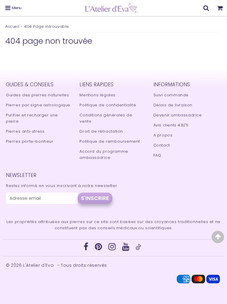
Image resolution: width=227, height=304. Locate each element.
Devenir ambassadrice (177, 115)
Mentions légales (98, 95)
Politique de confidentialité (108, 105)
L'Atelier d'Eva (39, 265)
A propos (163, 135)
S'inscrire (95, 198)
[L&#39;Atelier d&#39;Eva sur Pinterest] (99, 248)
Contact (161, 145)
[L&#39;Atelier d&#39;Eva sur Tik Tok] (138, 248)
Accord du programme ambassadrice (104, 154)
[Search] (206, 8)
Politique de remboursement (110, 141)
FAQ (157, 155)
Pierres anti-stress (25, 131)
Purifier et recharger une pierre (32, 118)
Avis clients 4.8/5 (171, 125)
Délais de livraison (172, 105)
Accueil (12, 26)
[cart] (220, 8)
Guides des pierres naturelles (37, 95)
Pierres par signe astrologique (38, 105)
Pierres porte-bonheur (29, 141)
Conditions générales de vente (106, 118)
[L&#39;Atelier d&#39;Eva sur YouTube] (126, 248)
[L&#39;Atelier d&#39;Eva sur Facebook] (86, 248)
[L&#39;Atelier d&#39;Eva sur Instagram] (113, 248)
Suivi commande (171, 95)
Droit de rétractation (101, 131)
